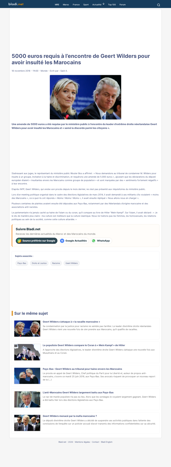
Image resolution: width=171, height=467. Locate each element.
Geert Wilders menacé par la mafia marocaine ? (70, 416)
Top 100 (112, 4)
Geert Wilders (72, 263)
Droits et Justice (39, 263)
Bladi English (106, 442)
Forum (123, 4)
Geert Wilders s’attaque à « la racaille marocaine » (71, 321)
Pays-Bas (22, 263)
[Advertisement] (85, 30)
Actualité (96, 4)
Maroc (66, 4)
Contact (95, 442)
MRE (57, 4)
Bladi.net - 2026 (66, 442)
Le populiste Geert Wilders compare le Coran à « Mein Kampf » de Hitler (84, 345)
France (76, 4)
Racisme (56, 263)
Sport (86, 4)
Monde (44, 70)
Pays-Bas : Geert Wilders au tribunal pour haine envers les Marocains (82, 369)
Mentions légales (82, 442)
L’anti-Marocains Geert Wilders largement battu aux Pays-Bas (78, 392)
